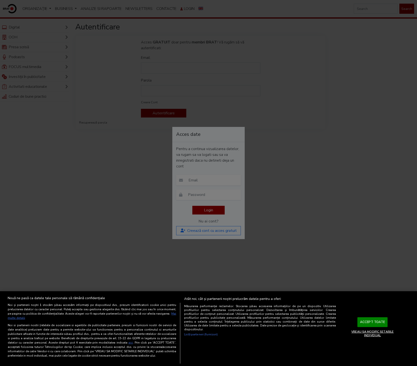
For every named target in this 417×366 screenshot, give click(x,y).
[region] (208, 328)
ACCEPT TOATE (372, 322)
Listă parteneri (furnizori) (201, 334)
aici (130, 343)
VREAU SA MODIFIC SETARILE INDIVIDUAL (372, 333)
